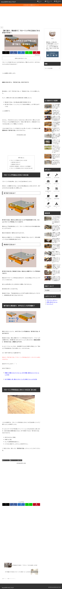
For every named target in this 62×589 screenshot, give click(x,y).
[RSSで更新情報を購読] (56, 55)
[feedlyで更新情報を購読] (53, 55)
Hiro (52, 38)
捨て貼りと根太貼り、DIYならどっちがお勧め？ (21, 166)
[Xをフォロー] (51, 55)
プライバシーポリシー (51, 300)
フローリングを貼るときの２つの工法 (19, 160)
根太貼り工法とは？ (16, 164)
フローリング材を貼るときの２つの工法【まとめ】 (22, 168)
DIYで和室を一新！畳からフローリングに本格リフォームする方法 (21, 379)
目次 (19, 157)
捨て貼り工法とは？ (16, 162)
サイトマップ (49, 304)
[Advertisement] (31, 16)
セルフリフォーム (6, 460)
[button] (59, 68)
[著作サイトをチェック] (48, 55)
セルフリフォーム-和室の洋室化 (16, 460)
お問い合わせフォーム (51, 302)
